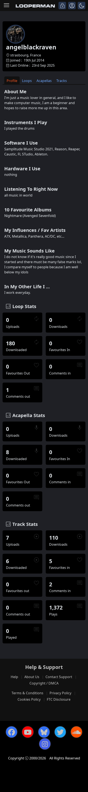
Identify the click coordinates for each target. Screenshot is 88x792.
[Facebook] (12, 732)
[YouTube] (28, 732)
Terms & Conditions (27, 693)
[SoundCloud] (76, 732)
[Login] (62, 5)
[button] (81, 5)
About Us (31, 676)
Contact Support (58, 676)
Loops (27, 80)
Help (14, 676)
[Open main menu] (6, 5)
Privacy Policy (60, 693)
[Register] (72, 5)
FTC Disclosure (58, 699)
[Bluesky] (44, 732)
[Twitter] (60, 732)
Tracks (61, 80)
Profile (12, 80)
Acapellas (44, 80)
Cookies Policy (29, 699)
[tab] (12, 80)
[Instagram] (45, 744)
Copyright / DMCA (44, 683)
